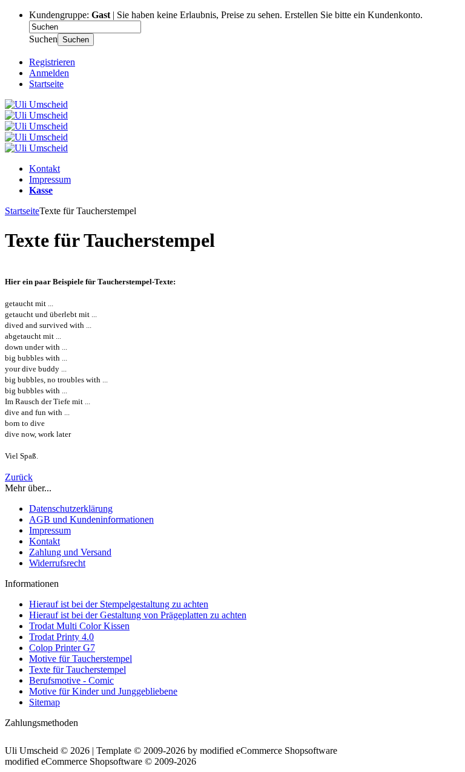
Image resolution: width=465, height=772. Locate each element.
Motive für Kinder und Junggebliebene (103, 691)
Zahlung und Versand (70, 552)
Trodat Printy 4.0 (61, 637)
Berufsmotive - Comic (71, 680)
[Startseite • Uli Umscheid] (36, 104)
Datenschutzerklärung (71, 508)
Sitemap (44, 702)
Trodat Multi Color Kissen (79, 626)
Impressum (50, 179)
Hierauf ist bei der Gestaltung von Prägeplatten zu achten (137, 615)
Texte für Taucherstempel (77, 669)
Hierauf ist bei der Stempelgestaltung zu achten (118, 604)
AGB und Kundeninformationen (91, 519)
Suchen (75, 39)
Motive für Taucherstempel (80, 658)
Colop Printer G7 (62, 648)
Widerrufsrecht (57, 563)
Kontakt (44, 168)
